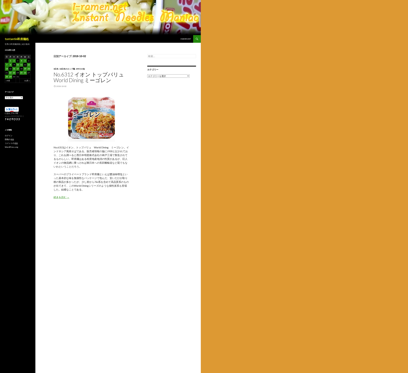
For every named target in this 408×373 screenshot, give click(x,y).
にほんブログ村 (11, 113)
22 (10, 72)
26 (25, 72)
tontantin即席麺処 (17, 39)
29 (10, 76)
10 (18, 64)
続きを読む (61, 197)
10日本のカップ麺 (67, 69)
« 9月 (8, 80)
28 (7, 76)
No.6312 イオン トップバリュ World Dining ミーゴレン (89, 77)
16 (14, 68)
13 (29, 64)
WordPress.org (11, 147)
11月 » (27, 80)
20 (29, 68)
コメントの (11, 143)
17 (18, 68)
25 (21, 72)
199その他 (80, 69)
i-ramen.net (185, 39)
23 (14, 72)
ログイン (8, 135)
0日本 (56, 69)
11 (21, 64)
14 (7, 68)
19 (25, 68)
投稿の (9, 139)
